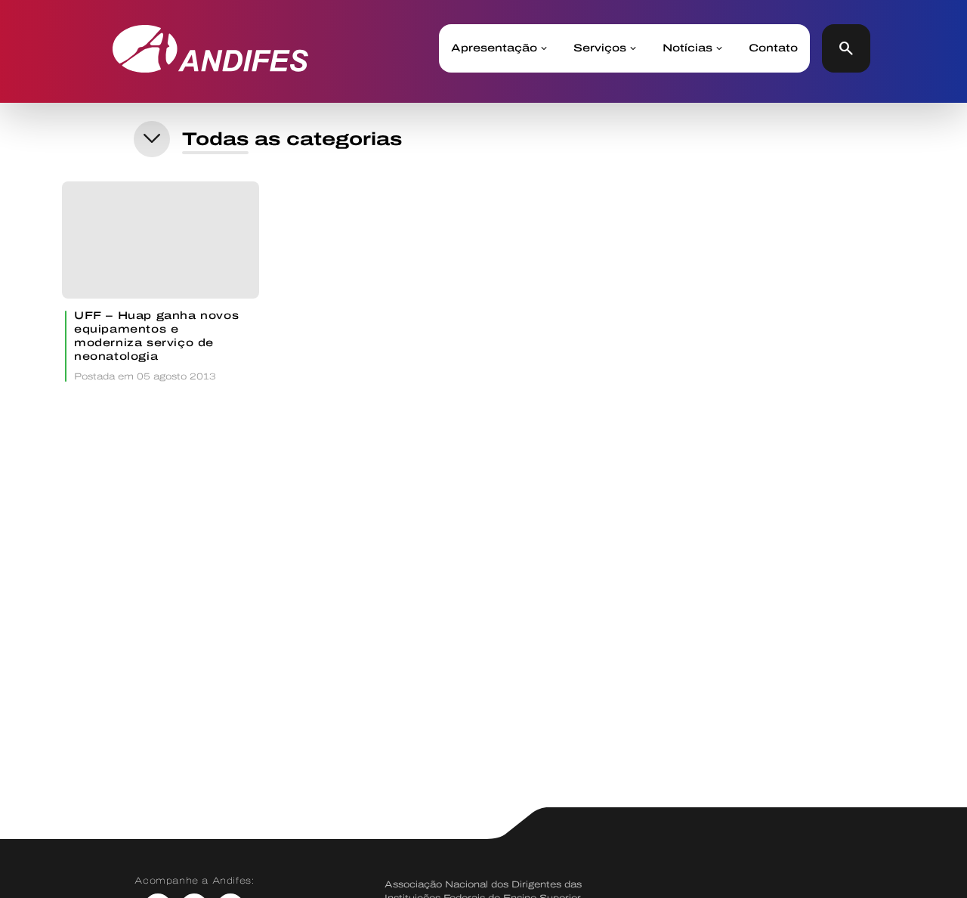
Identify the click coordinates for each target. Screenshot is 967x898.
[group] (160, 281)
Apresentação (494, 48)
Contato (773, 48)
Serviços (599, 48)
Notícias (687, 48)
